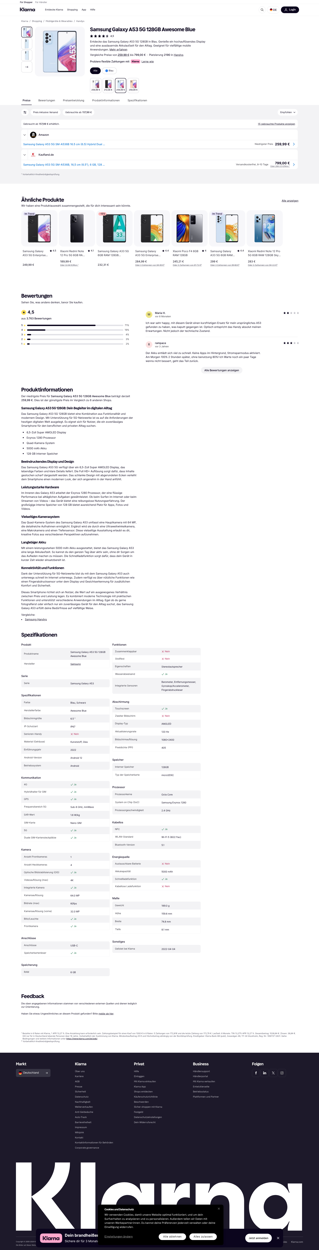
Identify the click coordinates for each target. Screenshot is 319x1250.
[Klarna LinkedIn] (265, 1073)
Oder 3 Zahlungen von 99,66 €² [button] (224, 265)
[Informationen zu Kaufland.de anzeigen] (24, 154)
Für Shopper (26, 2)
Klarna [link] (24, 21)
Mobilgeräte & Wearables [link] (59, 21)
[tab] (26, 100)
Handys (178, 54)
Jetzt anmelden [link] (258, 1238)
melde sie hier (106, 1013)
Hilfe (92, 9)
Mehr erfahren (118, 49)
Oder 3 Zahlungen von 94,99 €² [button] (149, 265)
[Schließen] (218, 1208)
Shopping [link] (37, 21)
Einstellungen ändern (119, 1236)
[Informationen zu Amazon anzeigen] (24, 135)
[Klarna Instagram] (282, 1073)
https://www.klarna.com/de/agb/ (81, 1038)
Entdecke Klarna (54, 9)
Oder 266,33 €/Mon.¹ (280, 166)
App (84, 9)
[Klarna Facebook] (256, 1073)
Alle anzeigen (290, 200)
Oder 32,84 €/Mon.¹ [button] (69, 265)
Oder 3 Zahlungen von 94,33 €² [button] (262, 265)
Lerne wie (148, 61)
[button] (273, 9)
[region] (160, 1225)
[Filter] (25, 112)
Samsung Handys (36, 619)
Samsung (75, 664)
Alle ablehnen (172, 1236)
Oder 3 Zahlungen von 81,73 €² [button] (187, 265)
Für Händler (41, 2)
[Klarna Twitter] (273, 1073)
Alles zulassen (203, 1236)
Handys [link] (80, 21)
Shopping (72, 9)
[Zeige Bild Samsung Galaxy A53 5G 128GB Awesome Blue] (26, 32)
